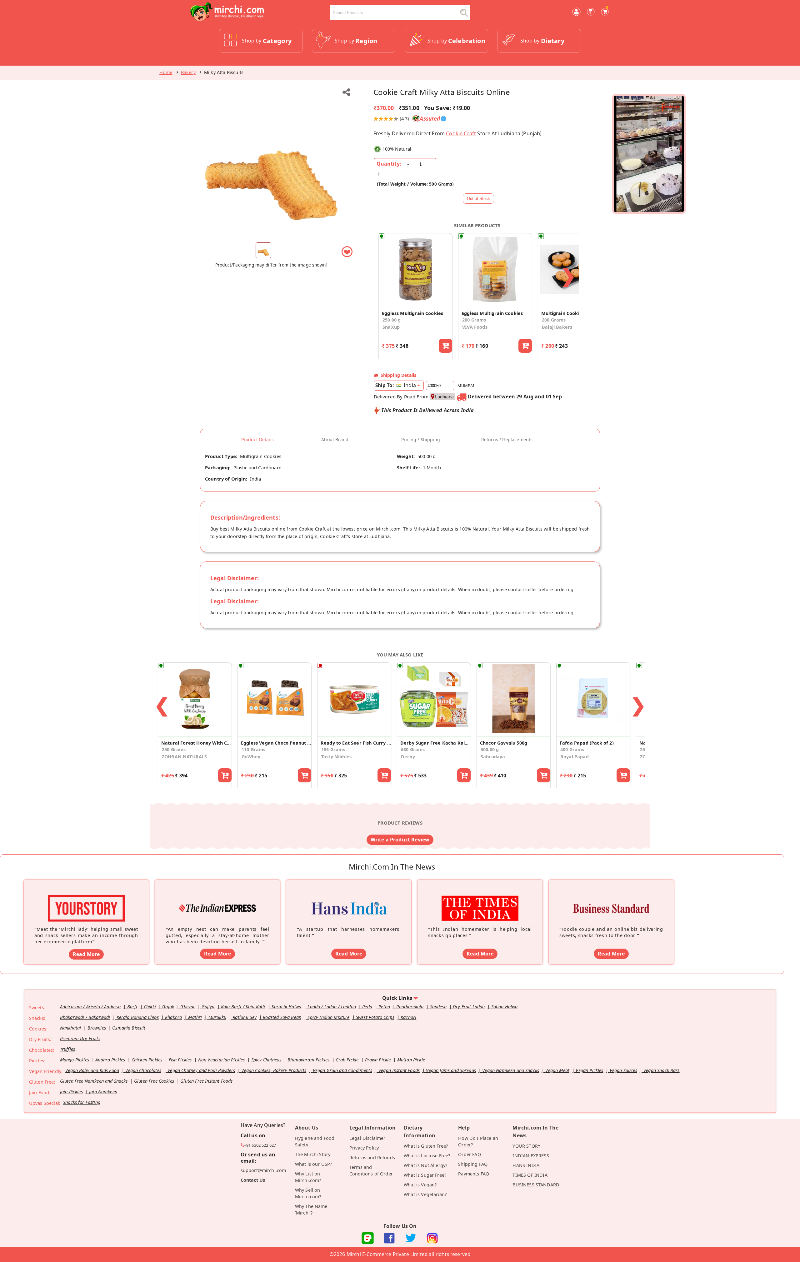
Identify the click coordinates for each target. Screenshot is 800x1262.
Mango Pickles (74, 1060)
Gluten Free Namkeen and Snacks (94, 1081)
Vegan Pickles (589, 1070)
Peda (367, 1007)
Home (165, 72)
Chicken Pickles (147, 1060)
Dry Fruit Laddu (469, 1007)
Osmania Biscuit (128, 1028)
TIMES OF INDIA (529, 1175)
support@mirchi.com (263, 1170)
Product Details (257, 439)
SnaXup (391, 327)
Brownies (97, 1028)
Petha (384, 1007)
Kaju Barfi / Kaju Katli (243, 1007)
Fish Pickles (180, 1060)
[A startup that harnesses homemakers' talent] (348, 898)
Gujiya (208, 1007)
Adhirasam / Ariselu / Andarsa (90, 1007)
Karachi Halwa (286, 1007)
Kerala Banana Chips (138, 1017)
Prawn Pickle (378, 1060)
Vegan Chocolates (143, 1070)
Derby (408, 757)
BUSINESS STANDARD (535, 1185)
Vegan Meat (557, 1070)
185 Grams (333, 749)
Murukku (217, 1017)
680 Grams (413, 749)
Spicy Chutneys (266, 1060)
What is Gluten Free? (426, 1146)
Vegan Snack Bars (661, 1070)
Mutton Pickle (411, 1060)
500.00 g (490, 749)
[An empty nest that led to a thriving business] (217, 898)
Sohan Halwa (504, 1007)
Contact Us (253, 1180)
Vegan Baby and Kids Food (92, 1070)
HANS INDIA (525, 1165)
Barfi (132, 1007)
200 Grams (474, 320)
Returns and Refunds (372, 1157)
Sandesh (438, 1007)
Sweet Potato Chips (375, 1017)
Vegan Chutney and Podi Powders (201, 1070)
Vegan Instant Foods (399, 1070)
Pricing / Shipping (420, 439)
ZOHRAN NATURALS (184, 757)
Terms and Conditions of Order (371, 1170)
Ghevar (187, 1007)
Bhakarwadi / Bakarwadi (85, 1017)
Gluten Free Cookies (154, 1081)
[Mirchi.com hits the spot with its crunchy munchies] (480, 898)
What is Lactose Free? (427, 1156)
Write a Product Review (400, 839)
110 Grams (253, 749)
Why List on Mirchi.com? (308, 1177)
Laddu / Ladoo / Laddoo (332, 1007)
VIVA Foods (475, 327)
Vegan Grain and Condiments (342, 1070)
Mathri (195, 1017)
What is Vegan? (420, 1185)
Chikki (150, 1007)
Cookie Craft (461, 133)
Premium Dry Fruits (80, 1038)
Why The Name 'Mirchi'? (311, 1209)
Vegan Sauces (623, 1070)
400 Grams (572, 749)
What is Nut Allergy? (425, 1165)
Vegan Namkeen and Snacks (510, 1070)
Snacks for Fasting (81, 1102)
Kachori (408, 1017)
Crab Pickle (347, 1060)
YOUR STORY (526, 1146)
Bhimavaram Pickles (308, 1060)
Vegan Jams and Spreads (451, 1070)
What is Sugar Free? (425, 1175)
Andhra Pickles (110, 1060)
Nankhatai (70, 1028)
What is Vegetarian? (425, 1194)
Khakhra (173, 1017)
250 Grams (174, 749)
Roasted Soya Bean (282, 1017)
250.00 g (391, 320)
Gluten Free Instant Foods (206, 1081)
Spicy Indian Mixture (328, 1017)
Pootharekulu (409, 1007)
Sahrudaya (493, 757)
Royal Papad (574, 757)
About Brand (334, 439)
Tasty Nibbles (336, 757)
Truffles (67, 1049)
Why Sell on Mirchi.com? (308, 1193)
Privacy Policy (364, 1148)
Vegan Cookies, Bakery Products (273, 1070)
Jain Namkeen (103, 1092)
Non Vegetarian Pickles (221, 1060)
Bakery (188, 72)
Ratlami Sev (244, 1017)
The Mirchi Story (313, 1154)
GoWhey (251, 757)
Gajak (168, 1007)
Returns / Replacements (507, 439)
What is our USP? (313, 1164)
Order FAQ (469, 1154)
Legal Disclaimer (367, 1138)
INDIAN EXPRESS (530, 1156)
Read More (86, 954)
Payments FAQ (473, 1174)
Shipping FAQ (473, 1164)
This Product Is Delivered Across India (427, 410)
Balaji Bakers (557, 327)
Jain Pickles (71, 1092)
